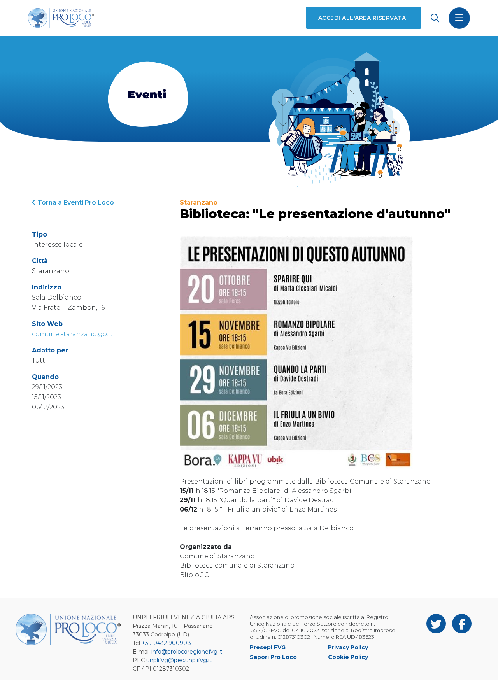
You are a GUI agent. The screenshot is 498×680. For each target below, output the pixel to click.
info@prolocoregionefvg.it (186, 651)
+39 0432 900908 (166, 643)
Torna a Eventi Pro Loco (75, 202)
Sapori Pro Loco (273, 657)
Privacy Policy (348, 647)
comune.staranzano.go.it (72, 334)
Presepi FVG (268, 647)
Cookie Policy (348, 657)
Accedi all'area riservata (362, 17)
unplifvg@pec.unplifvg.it (179, 660)
